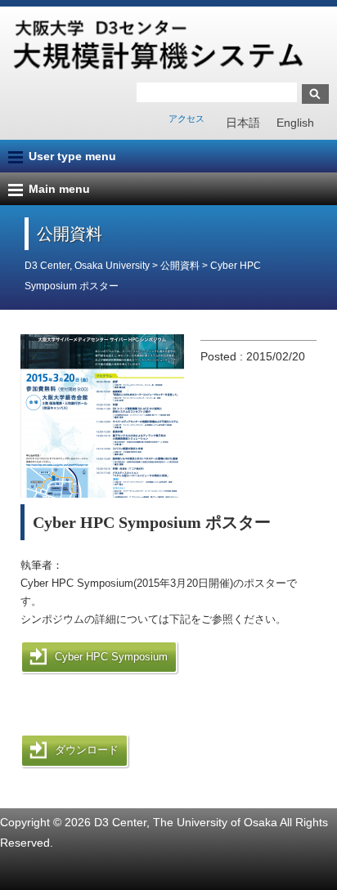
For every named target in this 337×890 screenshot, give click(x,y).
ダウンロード (87, 750)
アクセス (186, 118)
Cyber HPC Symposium (111, 657)
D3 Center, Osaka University (87, 265)
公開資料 (181, 265)
